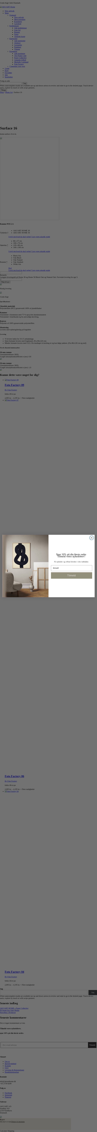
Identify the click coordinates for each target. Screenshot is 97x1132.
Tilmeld (71, 575)
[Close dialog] (92, 538)
